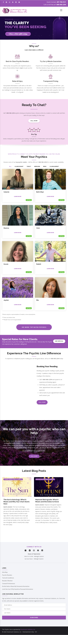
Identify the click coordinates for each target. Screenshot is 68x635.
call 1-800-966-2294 (18, 34)
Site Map (5, 572)
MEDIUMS (37, 166)
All (10, 166)
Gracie (6, 264)
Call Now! (34, 120)
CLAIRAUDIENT (54, 166)
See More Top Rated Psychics (34, 327)
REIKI (44, 166)
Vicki (38, 228)
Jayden (6, 300)
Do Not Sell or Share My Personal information (15, 586)
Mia (37, 300)
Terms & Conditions (8, 578)
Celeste (6, 192)
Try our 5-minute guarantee (50, 61)
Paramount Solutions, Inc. (28, 629)
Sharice (6, 228)
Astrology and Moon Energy (45, 479)
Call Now (28, 200)
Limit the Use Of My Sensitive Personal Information (17, 589)
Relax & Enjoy (17, 81)
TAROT (29, 166)
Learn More (17, 196)
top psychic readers (21, 162)
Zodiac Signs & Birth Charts (13, 479)
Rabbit (38, 264)
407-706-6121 (61, 2)
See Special (59, 341)
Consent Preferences (8, 583)
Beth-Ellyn (40, 192)
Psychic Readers (7, 575)
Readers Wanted (7, 580)
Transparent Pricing (50, 81)
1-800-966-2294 (61, 5)
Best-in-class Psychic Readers (17, 61)
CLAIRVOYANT (19, 166)
